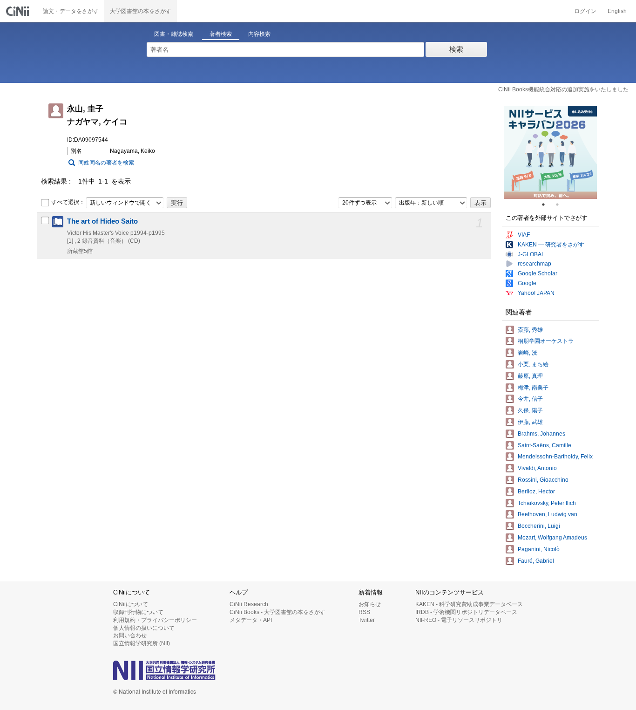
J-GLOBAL (531, 254)
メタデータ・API (251, 620)
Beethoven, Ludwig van (547, 514)
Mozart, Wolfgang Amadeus (552, 537)
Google (527, 283)
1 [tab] (547, 204)
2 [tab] (561, 204)
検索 (456, 49)
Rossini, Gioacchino (543, 480)
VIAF (524, 235)
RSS (364, 612)
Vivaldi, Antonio (537, 468)
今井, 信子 (530, 399)
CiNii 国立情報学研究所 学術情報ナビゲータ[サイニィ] (18, 11)
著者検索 (221, 34)
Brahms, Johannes (541, 433)
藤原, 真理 (530, 376)
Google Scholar (537, 273)
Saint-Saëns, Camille (544, 445)
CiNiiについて (130, 604)
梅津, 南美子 (533, 387)
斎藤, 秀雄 (530, 330)
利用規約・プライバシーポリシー (155, 620)
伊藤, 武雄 (530, 422)
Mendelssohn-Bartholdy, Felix (555, 456)
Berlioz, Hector (536, 491)
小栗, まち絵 (533, 364)
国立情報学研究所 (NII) (141, 643)
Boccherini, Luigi (539, 526)
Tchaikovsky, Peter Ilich (547, 503)
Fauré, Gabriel (536, 561)
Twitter (367, 620)
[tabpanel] (550, 152)
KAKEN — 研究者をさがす (551, 244)
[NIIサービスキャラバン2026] (550, 152)
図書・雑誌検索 (173, 34)
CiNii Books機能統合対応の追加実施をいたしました (563, 89)
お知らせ (370, 604)
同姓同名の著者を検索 (106, 162)
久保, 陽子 (530, 410)
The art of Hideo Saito (102, 221)
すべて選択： (68, 202)
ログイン (585, 11)
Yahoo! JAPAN (536, 293)
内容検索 (259, 34)
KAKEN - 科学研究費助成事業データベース (469, 604)
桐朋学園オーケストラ (546, 341)
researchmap (534, 263)
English (617, 11)
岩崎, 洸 (527, 352)
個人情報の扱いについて (144, 628)
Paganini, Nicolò (539, 549)
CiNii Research (249, 604)
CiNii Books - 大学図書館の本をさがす (277, 612)
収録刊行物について (138, 612)
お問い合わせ (130, 635)
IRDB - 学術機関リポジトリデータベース (466, 612)
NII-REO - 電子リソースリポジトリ (458, 620)
